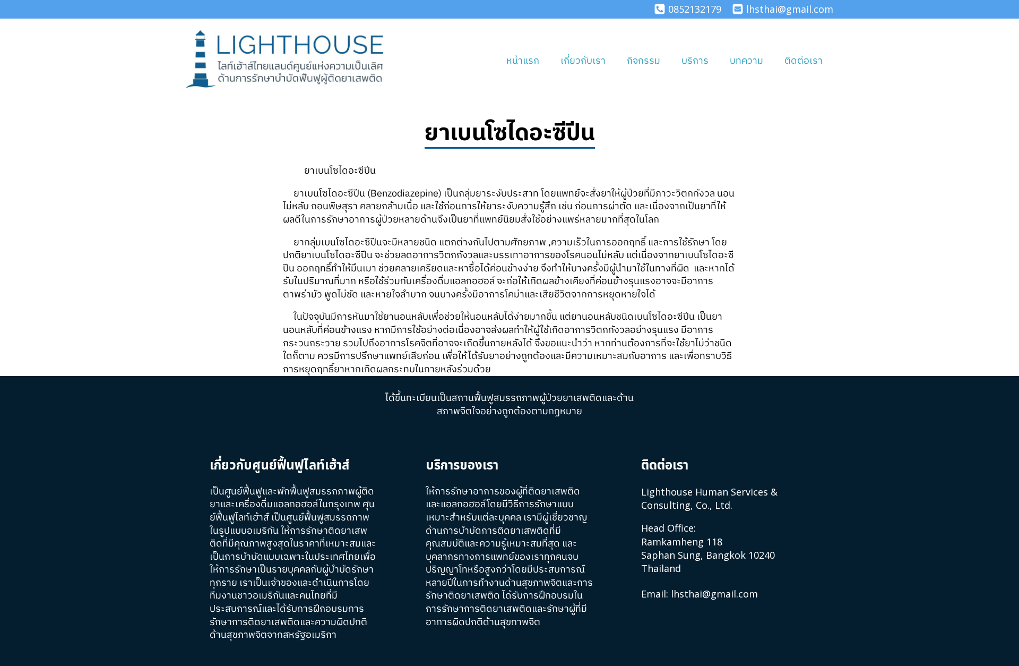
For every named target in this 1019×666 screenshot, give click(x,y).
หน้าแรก (522, 61)
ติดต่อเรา (803, 61)
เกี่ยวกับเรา (583, 61)
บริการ (695, 61)
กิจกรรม (643, 61)
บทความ (746, 61)
